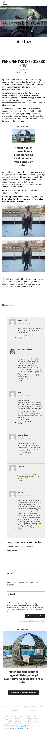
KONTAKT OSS (17, 710)
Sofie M (21, 466)
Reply (20, 338)
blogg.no (22, 726)
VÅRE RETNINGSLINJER (13, 707)
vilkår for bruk (36, 621)
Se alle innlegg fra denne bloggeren (23, 693)
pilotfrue (23, 41)
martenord (22, 320)
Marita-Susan (23, 435)
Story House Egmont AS (19, 728)
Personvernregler (27, 621)
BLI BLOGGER (30, 710)
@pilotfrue (6, 286)
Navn (10, 573)
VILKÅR (40, 707)
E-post (22, 583)
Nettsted (11, 594)
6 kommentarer (23, 69)
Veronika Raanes (25, 350)
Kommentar (13, 550)
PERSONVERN (30, 707)
